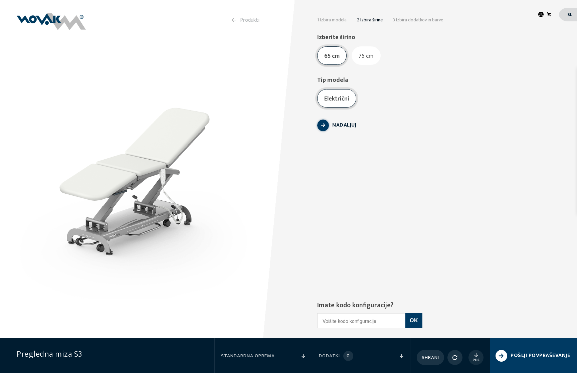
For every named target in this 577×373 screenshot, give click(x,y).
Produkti (250, 20)
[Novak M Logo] (51, 21)
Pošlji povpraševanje (540, 355)
